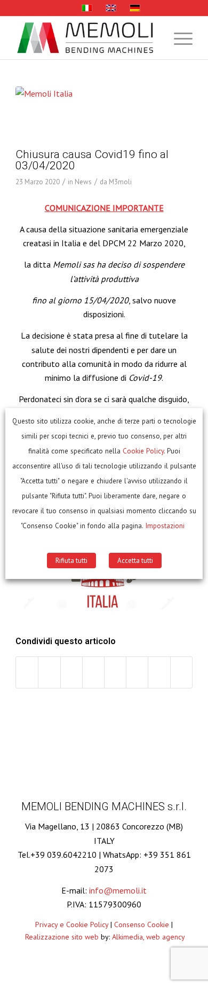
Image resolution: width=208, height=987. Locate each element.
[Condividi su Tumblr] (115, 672)
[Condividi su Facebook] (27, 672)
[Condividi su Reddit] (159, 672)
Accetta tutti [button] (135, 560)
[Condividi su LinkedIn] (93, 672)
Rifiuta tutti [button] (71, 560)
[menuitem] (178, 38)
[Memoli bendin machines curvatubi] (86, 38)
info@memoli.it (118, 890)
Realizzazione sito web (62, 937)
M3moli (120, 181)
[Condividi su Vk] (137, 672)
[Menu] (178, 38)
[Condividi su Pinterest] (71, 672)
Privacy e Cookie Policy (71, 924)
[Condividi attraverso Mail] (181, 672)
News (83, 181)
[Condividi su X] (49, 672)
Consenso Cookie (141, 924)
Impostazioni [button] (165, 525)
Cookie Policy (143, 451)
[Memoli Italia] (90, 115)
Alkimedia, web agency (148, 937)
